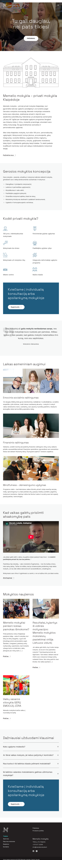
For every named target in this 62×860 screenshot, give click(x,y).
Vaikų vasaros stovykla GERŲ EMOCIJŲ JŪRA (12, 702)
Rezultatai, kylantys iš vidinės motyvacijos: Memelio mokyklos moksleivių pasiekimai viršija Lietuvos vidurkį (45, 632)
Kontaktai (6, 847)
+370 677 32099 (38, 844)
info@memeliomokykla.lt (40, 847)
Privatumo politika (38, 831)
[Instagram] (36, 851)
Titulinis (5, 836)
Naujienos (6, 844)
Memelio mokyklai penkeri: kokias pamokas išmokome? (16, 626)
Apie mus (6, 839)
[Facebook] (33, 851)
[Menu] (58, 5)
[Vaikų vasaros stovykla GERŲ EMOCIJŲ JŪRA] (16, 685)
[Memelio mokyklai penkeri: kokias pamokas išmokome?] (16, 609)
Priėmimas (31, 38)
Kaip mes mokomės (9, 841)
